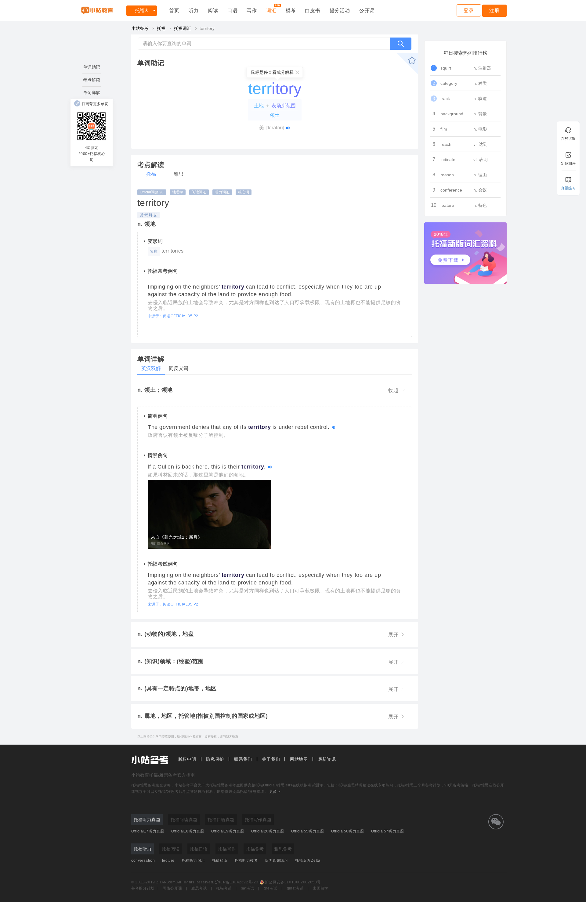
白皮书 (312, 10)
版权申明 (187, 759)
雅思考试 (199, 888)
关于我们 (271, 759)
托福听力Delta (307, 860)
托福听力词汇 (193, 860)
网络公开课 (172, 888)
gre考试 (270, 888)
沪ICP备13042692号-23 (236, 882)
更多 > (274, 791)
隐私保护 (215, 759)
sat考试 (247, 888)
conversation (143, 860)
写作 (252, 10)
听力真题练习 (276, 860)
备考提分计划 (142, 888)
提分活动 (340, 10)
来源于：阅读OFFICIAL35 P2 (173, 316)
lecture (168, 860)
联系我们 (243, 759)
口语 (232, 10)
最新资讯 (327, 759)
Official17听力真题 (147, 831)
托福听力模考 (246, 860)
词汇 (271, 10)
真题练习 (568, 188)
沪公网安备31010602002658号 (293, 882)
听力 (194, 10)
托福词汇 (182, 28)
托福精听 (219, 860)
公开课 (366, 10)
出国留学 (320, 888)
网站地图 (299, 759)
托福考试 (224, 888)
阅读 (213, 10)
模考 (291, 10)
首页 (174, 10)
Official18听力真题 (187, 831)
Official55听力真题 (307, 831)
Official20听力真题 (267, 831)
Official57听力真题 (387, 831)
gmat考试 (295, 888)
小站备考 (139, 28)
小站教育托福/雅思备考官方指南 (163, 775)
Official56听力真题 (347, 831)
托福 (141, 10)
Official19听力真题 (227, 831)
